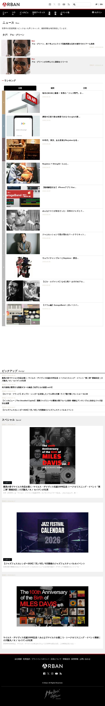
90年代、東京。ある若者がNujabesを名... (60, 140)
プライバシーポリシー (40, 659)
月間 (85, 88)
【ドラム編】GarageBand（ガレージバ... (60, 305)
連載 (49, 13)
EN (101, 4)
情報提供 (66, 659)
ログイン (98, 12)
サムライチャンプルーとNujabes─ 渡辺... (60, 258)
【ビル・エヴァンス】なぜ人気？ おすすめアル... (63, 282)
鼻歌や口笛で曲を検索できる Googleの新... (61, 117)
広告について (56, 659)
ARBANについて (79, 13)
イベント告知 (64, 13)
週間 (52, 88)
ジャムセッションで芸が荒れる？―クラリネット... (64, 234)
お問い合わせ (85, 659)
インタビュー (24, 13)
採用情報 (74, 659)
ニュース (5, 13)
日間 (20, 88)
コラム (13, 13)
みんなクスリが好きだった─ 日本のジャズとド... (63, 211)
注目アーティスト (38, 13)
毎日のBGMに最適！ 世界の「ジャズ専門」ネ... (62, 93)
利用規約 (26, 659)
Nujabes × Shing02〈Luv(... (55, 164)
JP (96, 4)
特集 (55, 13)
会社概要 (18, 659)
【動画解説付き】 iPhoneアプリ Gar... (59, 187)
